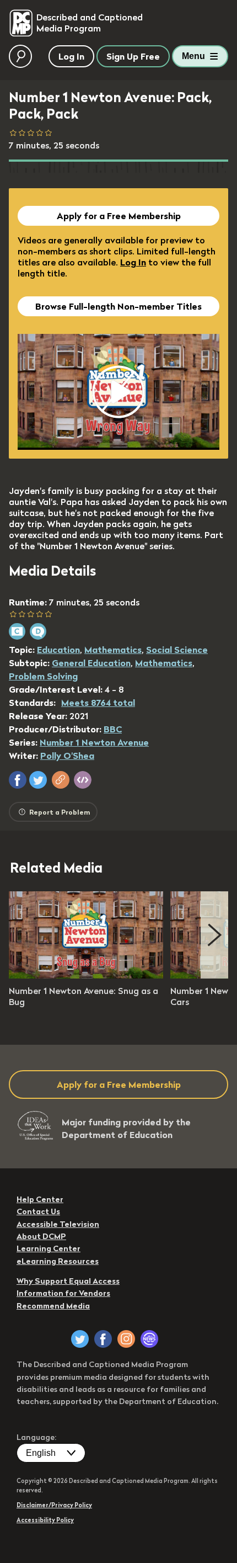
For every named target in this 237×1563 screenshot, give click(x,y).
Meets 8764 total (98, 702)
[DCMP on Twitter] (80, 1339)
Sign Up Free (133, 56)
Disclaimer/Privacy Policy (54, 1505)
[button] (17, 780)
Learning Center (48, 1248)
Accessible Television (58, 1224)
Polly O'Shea (67, 755)
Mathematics (113, 649)
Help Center (40, 1199)
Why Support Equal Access (68, 1281)
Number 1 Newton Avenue (94, 742)
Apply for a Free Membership (119, 215)
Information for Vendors (63, 1293)
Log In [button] (71, 56)
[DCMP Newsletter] (149, 1339)
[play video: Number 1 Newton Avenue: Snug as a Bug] (86, 975)
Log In (133, 262)
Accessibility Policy (45, 1520)
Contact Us (38, 1211)
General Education (91, 662)
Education (58, 649)
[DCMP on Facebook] (103, 1339)
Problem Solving (43, 676)
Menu (193, 56)
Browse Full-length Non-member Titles (118, 306)
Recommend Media (53, 1306)
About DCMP (41, 1236)
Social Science (177, 649)
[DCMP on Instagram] (126, 1339)
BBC (113, 729)
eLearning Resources (58, 1261)
